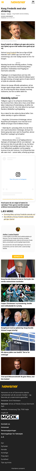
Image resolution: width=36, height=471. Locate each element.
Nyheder (9, 13)
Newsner (3, 13)
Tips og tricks (6, 463)
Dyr (2, 443)
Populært (4, 456)
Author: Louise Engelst (7, 16)
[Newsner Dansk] (18, 2)
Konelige (4, 453)
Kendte (4, 449)
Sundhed (4, 459)
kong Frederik (11, 52)
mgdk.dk (4, 413)
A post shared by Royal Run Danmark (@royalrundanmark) (19, 199)
